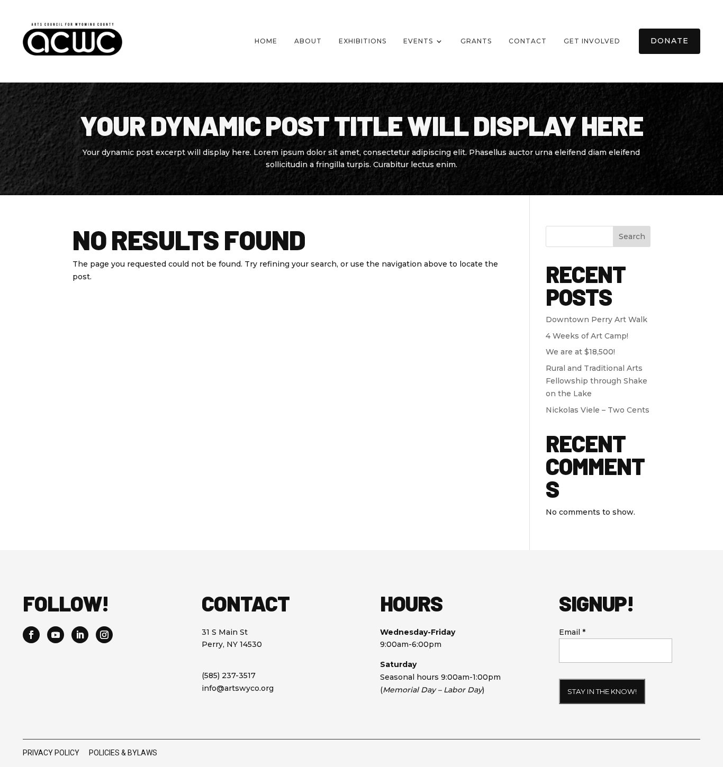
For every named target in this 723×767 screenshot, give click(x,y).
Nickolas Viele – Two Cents (597, 410)
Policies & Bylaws (123, 752)
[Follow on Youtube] (55, 634)
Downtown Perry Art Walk (596, 319)
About (308, 41)
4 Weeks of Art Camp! (587, 336)
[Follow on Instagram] (104, 634)
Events (418, 41)
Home (266, 41)
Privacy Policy (51, 752)
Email (572, 632)
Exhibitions (362, 41)
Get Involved (592, 41)
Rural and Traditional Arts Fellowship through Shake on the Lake (596, 380)
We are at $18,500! (580, 352)
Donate (669, 40)
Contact (528, 41)
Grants (476, 41)
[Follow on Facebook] (31, 634)
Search (632, 236)
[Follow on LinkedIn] (79, 634)
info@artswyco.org (238, 688)
